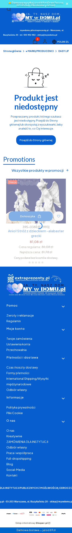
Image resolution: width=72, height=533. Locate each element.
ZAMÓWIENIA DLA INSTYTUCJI (27, 441)
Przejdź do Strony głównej (36, 140)
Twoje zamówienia (19, 338)
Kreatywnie (14, 436)
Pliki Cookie (14, 413)
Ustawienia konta (18, 344)
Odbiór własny (16, 390)
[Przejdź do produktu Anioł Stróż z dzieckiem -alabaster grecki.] (36, 201)
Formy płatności (17, 373)
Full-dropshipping (18, 458)
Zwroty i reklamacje (20, 315)
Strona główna (12, 51)
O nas (10, 430)
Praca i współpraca (19, 453)
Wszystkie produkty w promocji (38, 170)
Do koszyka (27, 216)
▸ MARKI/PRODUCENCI (40, 51)
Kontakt (11, 475)
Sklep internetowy (31, 523)
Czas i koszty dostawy (22, 367)
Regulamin (13, 321)
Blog (9, 464)
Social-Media (15, 469)
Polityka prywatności (20, 407)
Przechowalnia (16, 350)
